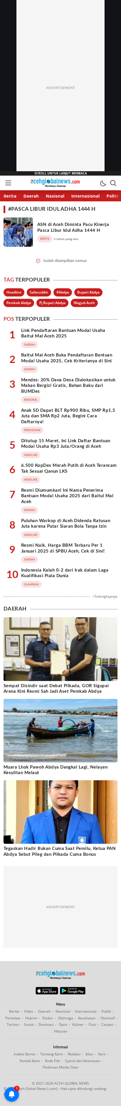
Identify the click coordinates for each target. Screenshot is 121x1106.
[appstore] (47, 993)
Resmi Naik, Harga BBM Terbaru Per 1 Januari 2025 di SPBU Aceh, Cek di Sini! (63, 548)
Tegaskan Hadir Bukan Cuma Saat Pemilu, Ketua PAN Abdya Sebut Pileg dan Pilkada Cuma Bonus (60, 851)
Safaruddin (39, 292)
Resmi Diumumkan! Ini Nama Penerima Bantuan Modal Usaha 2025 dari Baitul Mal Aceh (67, 496)
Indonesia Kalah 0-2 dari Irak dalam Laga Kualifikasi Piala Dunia (64, 573)
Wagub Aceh (84, 302)
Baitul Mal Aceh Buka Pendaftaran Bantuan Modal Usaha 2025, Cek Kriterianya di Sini (66, 358)
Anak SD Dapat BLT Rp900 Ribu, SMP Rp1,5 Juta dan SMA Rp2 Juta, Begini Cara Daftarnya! (68, 416)
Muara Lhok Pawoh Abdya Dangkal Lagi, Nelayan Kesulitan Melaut (55, 770)
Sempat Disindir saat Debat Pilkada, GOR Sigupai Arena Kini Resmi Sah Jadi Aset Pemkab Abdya (56, 689)
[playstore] (72, 993)
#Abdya (62, 292)
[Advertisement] (60, 88)
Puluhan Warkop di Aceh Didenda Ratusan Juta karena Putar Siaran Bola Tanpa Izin (65, 524)
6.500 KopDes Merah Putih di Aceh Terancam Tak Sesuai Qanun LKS (69, 468)
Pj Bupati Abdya (52, 302)
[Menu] (8, 183)
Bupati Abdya (88, 292)
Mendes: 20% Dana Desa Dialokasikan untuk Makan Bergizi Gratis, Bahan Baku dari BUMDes (68, 386)
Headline (13, 292)
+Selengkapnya (105, 596)
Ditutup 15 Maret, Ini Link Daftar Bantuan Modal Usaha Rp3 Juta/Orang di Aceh (65, 444)
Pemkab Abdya (18, 302)
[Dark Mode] (102, 183)
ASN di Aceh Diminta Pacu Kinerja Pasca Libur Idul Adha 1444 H (73, 227)
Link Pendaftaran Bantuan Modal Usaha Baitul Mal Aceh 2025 (63, 333)
